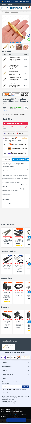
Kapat (16, 420)
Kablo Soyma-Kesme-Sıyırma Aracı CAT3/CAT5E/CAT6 (7, 240)
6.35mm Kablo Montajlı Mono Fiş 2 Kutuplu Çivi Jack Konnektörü (15, 59)
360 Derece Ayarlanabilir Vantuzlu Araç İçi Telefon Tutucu (19, 323)
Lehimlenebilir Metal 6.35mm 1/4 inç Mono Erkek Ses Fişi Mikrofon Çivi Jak (15, 66)
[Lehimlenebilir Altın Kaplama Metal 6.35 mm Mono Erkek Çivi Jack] (5, 73)
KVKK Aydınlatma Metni (14, 414)
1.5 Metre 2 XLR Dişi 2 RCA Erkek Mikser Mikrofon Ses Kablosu (19, 267)
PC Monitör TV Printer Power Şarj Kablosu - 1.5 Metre (19, 240)
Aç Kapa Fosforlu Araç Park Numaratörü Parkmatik (7, 323)
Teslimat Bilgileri (20, 159)
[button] (10, 42)
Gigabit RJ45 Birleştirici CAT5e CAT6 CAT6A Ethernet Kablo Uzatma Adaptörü (7, 295)
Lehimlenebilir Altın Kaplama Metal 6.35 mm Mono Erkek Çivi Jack (15, 73)
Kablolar (7, 12)
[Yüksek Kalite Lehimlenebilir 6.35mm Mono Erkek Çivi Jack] (5, 85)
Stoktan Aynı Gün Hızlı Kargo (14, 123)
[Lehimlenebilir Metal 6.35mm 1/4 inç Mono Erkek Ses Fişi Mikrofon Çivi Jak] (5, 66)
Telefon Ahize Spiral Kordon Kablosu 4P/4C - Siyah (19, 294)
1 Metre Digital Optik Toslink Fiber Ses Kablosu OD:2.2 (7, 267)
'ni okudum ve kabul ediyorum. (14, 390)
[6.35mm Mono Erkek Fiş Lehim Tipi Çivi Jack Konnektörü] (5, 79)
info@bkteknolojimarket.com (14, 403)
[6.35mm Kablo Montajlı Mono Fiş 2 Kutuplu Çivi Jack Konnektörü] (5, 59)
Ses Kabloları (14, 12)
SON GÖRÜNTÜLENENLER (9, 341)
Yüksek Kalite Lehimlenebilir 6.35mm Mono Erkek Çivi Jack (14, 85)
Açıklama (7, 159)
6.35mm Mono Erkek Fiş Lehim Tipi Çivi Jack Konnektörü (15, 79)
